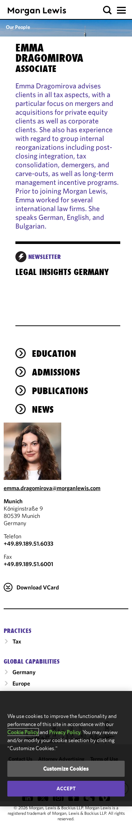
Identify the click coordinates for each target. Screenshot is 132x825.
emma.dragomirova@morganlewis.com (52, 488)
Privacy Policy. (65, 732)
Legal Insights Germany (62, 272)
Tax (16, 641)
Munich (13, 501)
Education (54, 353)
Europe (21, 683)
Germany (24, 672)
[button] (107, 10)
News (43, 409)
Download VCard (37, 587)
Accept (66, 788)
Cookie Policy (22, 732)
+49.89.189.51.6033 (28, 543)
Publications (60, 390)
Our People (18, 27)
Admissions (56, 372)
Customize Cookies (66, 768)
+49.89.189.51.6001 (28, 564)
